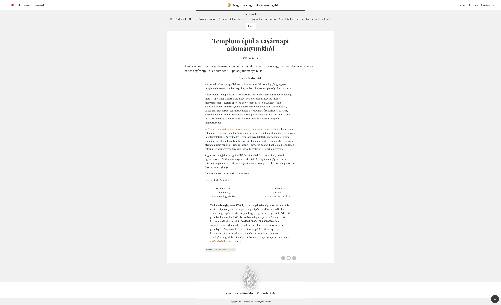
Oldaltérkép (269, 293)
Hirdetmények (312, 18)
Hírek (250, 26)
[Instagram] (294, 258)
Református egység (239, 18)
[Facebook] (283, 258)
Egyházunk (180, 18)
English (17, 5)
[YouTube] (289, 258)
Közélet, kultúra (286, 18)
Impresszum (232, 293)
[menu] (5, 5)
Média (300, 18)
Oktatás (223, 18)
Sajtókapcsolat (488, 5)
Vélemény (326, 18)
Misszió (192, 18)
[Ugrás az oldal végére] (495, 299)
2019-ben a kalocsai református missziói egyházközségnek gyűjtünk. (242, 129)
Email (463, 5)
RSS (259, 293)
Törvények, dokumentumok (33, 5)
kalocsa (232, 249)
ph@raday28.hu (218, 241)
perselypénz (217, 249)
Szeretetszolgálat (207, 18)
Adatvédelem (247, 293)
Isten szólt (250, 14)
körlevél (225, 249)
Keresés (474, 5)
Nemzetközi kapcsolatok (264, 18)
